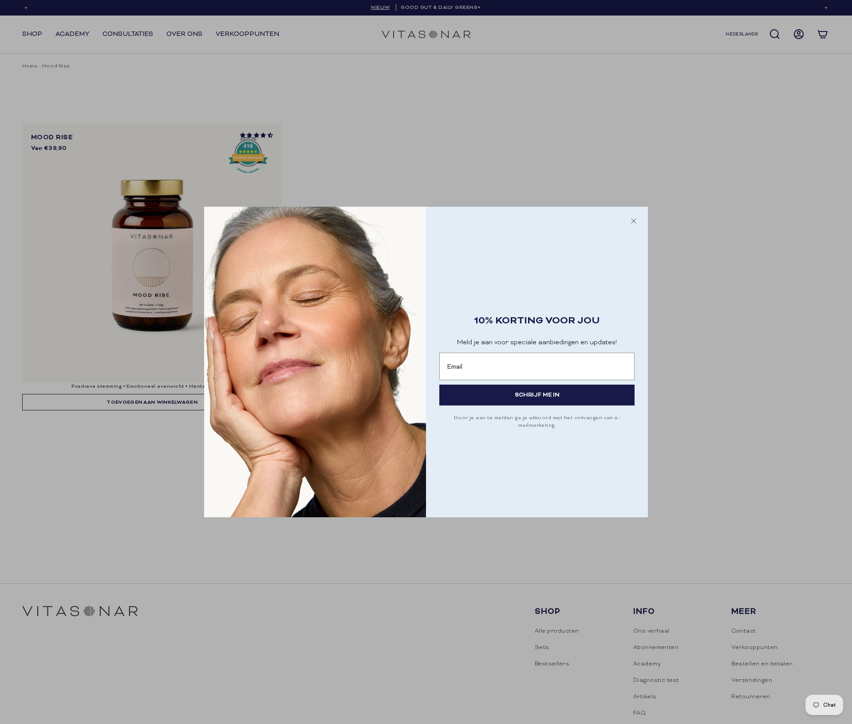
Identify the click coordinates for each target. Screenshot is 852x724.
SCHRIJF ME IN (537, 394)
